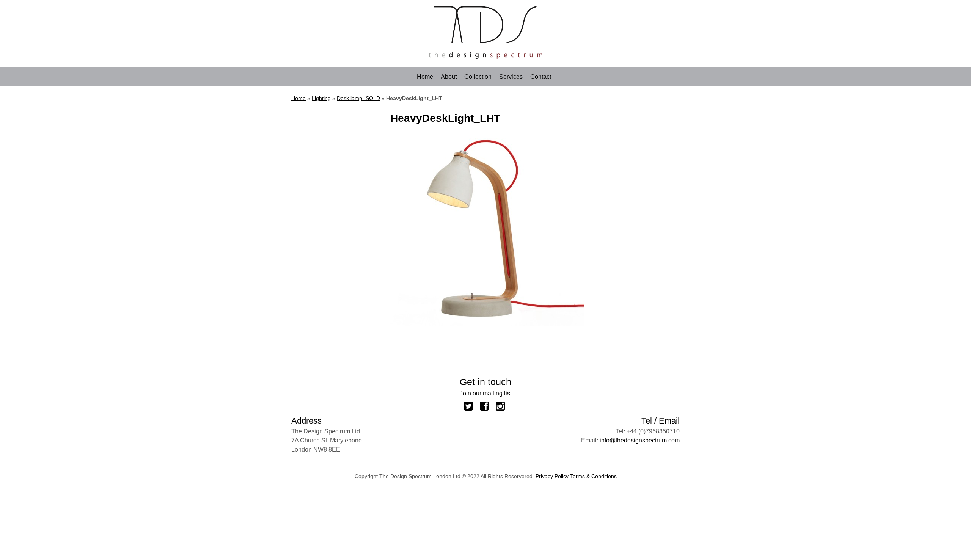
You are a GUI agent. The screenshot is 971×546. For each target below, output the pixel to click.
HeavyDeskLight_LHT (445, 118)
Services (511, 77)
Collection (478, 77)
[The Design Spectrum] (485, 56)
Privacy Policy (552, 476)
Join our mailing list (486, 393)
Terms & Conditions (593, 476)
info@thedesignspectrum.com (640, 440)
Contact (540, 77)
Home (425, 77)
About (449, 77)
